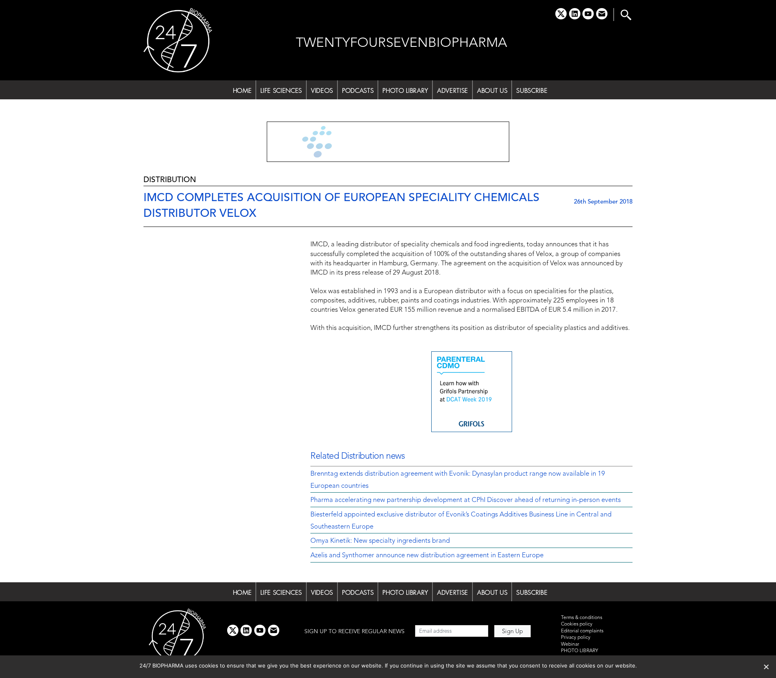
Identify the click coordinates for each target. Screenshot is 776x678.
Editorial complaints (582, 631)
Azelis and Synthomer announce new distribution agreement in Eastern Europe (427, 555)
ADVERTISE (452, 90)
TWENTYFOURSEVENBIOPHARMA (401, 43)
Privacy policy (575, 637)
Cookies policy (577, 624)
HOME (242, 90)
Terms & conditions (581, 617)
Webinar (570, 644)
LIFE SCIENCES (281, 90)
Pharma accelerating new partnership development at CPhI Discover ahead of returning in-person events (465, 500)
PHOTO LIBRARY (405, 90)
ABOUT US (492, 90)
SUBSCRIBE (531, 90)
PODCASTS (357, 90)
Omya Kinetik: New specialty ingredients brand (380, 541)
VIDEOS (322, 90)
